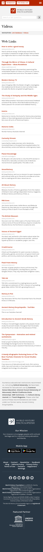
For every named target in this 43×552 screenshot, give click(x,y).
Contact (14, 462)
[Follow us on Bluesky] (19, 479)
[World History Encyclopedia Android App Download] (29, 451)
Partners (21, 466)
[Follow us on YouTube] (32, 479)
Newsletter (24, 462)
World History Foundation (14, 485)
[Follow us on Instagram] (28, 479)
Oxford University (20, 385)
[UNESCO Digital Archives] (21, 521)
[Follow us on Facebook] (11, 479)
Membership (11, 3)
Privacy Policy (32, 464)
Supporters (32, 466)
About (5, 462)
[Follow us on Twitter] (15, 479)
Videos (25, 33)
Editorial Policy (18, 464)
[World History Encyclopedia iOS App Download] (14, 451)
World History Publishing (11, 489)
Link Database (17, 33)
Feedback (36, 462)
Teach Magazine (18, 397)
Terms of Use (9, 466)
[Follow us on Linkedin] (24, 479)
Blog (7, 464)
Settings (21, 468)
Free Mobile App (23, 3)
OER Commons (18, 395)
